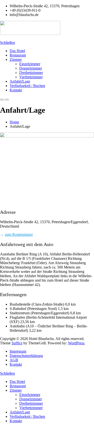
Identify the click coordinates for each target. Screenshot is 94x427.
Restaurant (18, 55)
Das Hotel (17, 51)
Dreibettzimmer (31, 73)
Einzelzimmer (29, 64)
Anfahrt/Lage (20, 81)
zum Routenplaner (19, 234)
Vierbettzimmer (31, 77)
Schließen (7, 42)
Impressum (18, 351)
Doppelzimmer (30, 68)
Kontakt (16, 90)
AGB (14, 360)
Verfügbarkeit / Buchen (27, 86)
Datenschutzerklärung (26, 356)
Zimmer (16, 59)
